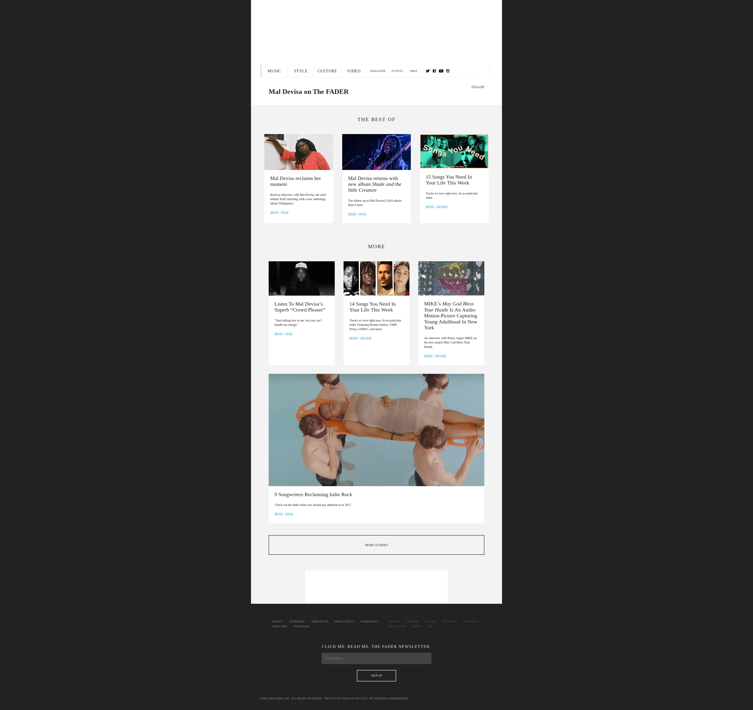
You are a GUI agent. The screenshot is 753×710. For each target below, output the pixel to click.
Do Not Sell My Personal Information (379, 698)
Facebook (412, 621)
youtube (441, 71)
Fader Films (301, 626)
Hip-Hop (442, 206)
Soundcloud (397, 626)
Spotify (417, 626)
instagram (447, 71)
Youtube (430, 621)
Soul (289, 333)
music (274, 212)
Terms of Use (319, 621)
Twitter (428, 71)
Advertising (297, 621)
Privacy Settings (337, 698)
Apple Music (471, 621)
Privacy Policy (344, 621)
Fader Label (279, 626)
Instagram (450, 621)
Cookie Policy (369, 621)
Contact (277, 621)
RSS (430, 626)
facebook (434, 71)
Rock (285, 212)
